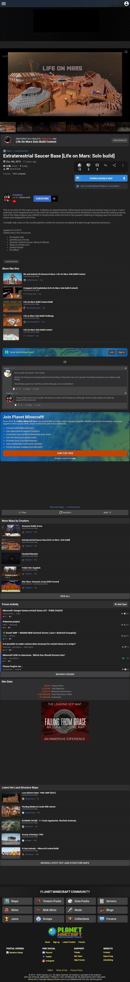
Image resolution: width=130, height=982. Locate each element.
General (18, 669)
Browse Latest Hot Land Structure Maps (65, 863)
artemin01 (29, 827)
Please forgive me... (13, 666)
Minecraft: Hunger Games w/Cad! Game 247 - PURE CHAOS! (33, 610)
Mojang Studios (54, 979)
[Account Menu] (126, 3)
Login (73, 458)
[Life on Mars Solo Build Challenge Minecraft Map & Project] (12, 320)
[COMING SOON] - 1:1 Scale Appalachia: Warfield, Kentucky (49, 820)
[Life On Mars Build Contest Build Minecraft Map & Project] (12, 306)
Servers (12, 636)
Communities (8, 614)
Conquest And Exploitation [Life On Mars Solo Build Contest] (50, 288)
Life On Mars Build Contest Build (38, 302)
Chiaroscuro (30, 799)
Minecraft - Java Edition (12, 647)
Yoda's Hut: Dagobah (31, 568)
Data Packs (28, 647)
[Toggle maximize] (126, 52)
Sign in (121, 352)
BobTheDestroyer (33, 308)
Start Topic (122, 604)
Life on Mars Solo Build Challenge (38, 316)
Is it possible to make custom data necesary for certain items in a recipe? (39, 644)
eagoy (6, 368)
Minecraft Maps (57, 507)
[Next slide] (124, 85)
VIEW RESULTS (119, 140)
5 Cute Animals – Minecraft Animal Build (40, 848)
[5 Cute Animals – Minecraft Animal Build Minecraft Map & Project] (11, 853)
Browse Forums (65, 674)
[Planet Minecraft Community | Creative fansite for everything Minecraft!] (65, 932)
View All (65, 596)
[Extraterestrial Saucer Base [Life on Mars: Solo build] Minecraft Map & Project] (11, 544)
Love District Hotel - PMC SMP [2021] (39, 793)
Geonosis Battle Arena (32, 526)
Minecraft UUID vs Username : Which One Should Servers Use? (34, 655)
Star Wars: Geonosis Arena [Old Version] (40, 582)
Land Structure (21, 151)
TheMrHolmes (32, 280)
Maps (9, 151)
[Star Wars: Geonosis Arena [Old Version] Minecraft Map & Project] (11, 586)
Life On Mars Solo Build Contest (36, 141)
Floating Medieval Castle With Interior (39, 807)
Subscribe (42, 198)
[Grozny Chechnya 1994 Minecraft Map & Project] (11, 839)
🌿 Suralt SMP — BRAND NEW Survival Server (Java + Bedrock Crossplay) (39, 633)
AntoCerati (29, 854)
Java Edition (14, 658)
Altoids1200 (31, 294)
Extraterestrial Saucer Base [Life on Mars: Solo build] (46, 540)
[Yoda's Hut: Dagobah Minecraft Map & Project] (11, 572)
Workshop (13, 625)
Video (18, 614)
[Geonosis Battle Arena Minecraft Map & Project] (11, 530)
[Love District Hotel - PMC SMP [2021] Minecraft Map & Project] (11, 797)
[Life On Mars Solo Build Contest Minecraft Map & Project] (12, 334)
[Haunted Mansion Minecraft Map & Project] (11, 558)
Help (4, 636)
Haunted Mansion (30, 554)
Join (112, 352)
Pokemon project (11, 621)
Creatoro (18, 194)
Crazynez (30, 336)
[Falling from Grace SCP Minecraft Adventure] (65, 740)
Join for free (65, 453)
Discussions (7, 669)
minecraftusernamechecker (123, 658)
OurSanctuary (30, 813)
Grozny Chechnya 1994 (32, 834)
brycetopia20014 (33, 322)
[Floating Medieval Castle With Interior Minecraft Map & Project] (11, 811)
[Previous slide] (6, 85)
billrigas (28, 841)
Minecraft (32, 979)
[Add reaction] (19, 389)
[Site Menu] (3, 3)
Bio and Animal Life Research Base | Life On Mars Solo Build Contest (54, 274)
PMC (4, 625)
